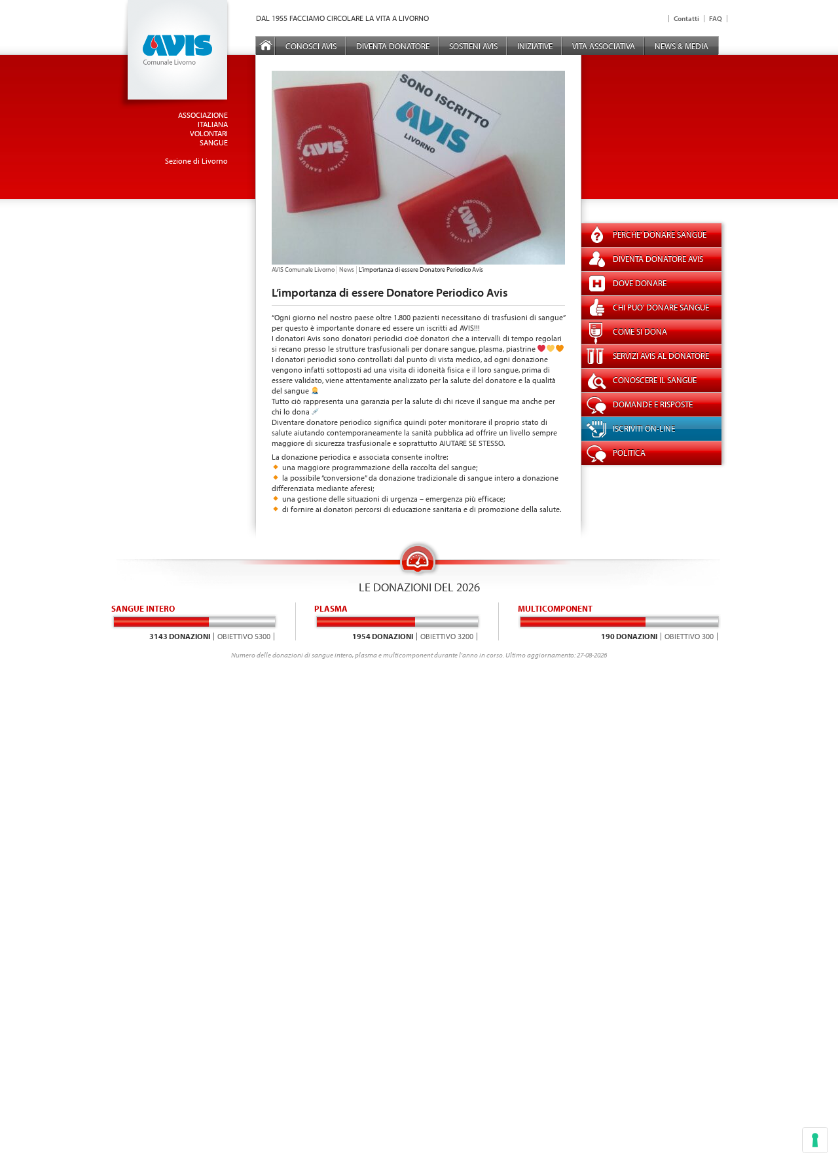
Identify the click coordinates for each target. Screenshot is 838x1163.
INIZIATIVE (535, 46)
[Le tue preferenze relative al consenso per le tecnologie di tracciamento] (815, 1140)
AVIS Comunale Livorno (303, 269)
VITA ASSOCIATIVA (603, 46)
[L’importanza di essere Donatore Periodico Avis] (418, 262)
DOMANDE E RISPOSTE (653, 404)
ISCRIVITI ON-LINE (644, 428)
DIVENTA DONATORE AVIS (658, 258)
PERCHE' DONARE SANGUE (659, 234)
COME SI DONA (640, 331)
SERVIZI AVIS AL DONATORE (661, 355)
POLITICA (629, 452)
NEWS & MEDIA (681, 46)
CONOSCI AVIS (311, 46)
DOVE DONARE (639, 283)
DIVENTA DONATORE (392, 46)
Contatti (686, 18)
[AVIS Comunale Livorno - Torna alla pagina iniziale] (174, 106)
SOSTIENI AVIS (473, 46)
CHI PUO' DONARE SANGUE (661, 307)
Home (266, 46)
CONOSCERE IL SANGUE (655, 380)
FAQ (715, 18)
